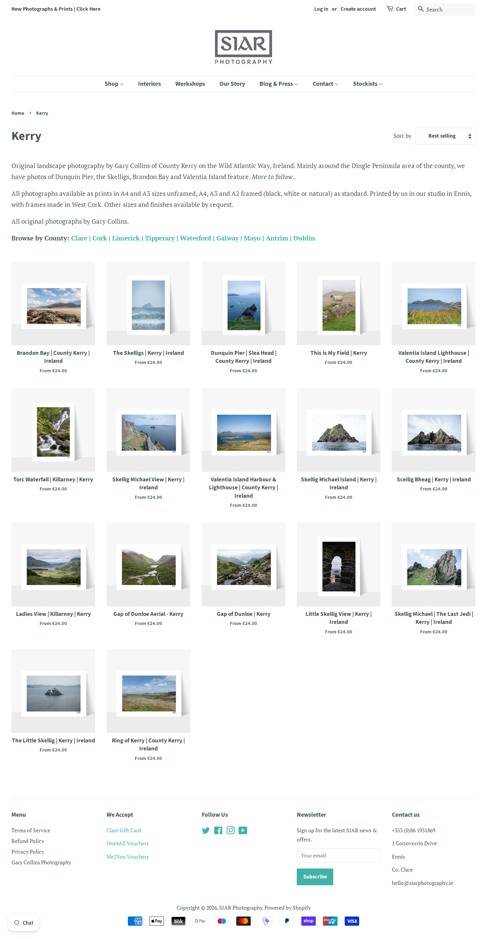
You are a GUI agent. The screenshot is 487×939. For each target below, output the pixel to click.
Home (17, 113)
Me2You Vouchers (128, 856)
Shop (112, 84)
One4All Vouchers (128, 843)
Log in (321, 9)
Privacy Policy (27, 851)
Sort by (402, 135)
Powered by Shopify (287, 907)
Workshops (190, 84)
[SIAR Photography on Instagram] (230, 831)
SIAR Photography (240, 907)
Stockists (366, 84)
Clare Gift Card (124, 830)
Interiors (149, 84)
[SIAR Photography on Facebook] (218, 831)
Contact (323, 84)
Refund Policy (27, 840)
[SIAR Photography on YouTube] (243, 831)
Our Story (232, 84)
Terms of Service (30, 830)
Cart (401, 9)
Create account (358, 9)
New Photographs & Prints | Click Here (55, 9)
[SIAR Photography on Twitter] (206, 831)
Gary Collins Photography (41, 862)
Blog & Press (276, 84)
